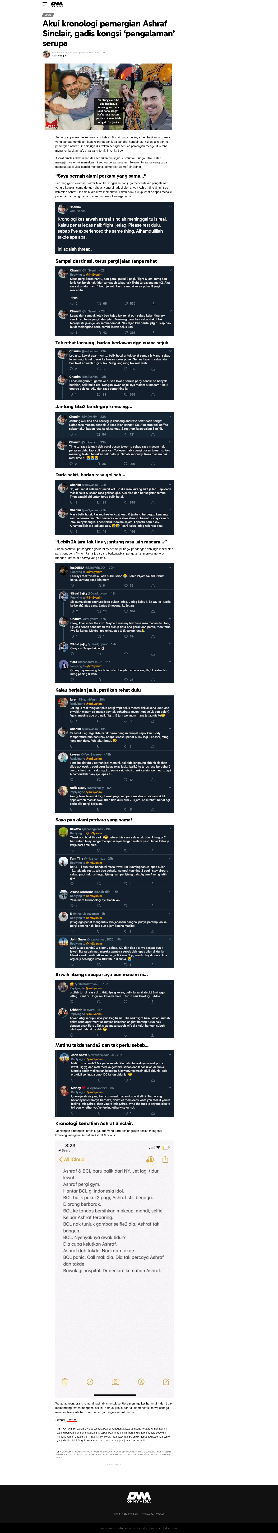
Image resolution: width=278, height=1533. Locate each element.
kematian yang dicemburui (142, 1452)
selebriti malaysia (139, 1455)
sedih (123, 1455)
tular (155, 1455)
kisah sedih (164, 1452)
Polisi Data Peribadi (126, 1514)
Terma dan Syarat (153, 1514)
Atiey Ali (62, 55)
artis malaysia (84, 1452)
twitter (165, 1455)
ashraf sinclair (103, 1452)
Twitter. (72, 1420)
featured (120, 1452)
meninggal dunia (66, 1455)
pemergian (95, 1455)
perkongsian (111, 1455)
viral (59, 1457)
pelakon (82, 1455)
